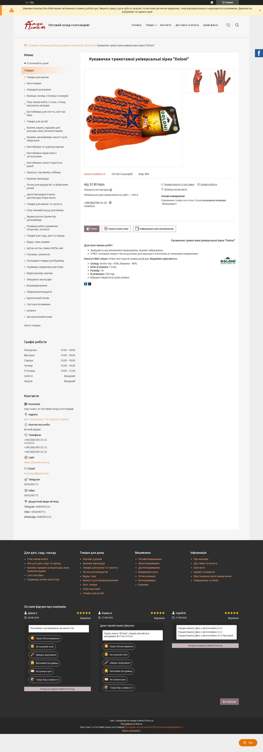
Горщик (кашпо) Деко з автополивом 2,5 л (200, 628)
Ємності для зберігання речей (100, 580)
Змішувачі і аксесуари (39, 279)
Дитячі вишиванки (149, 567)
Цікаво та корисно (204, 572)
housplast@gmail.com (36, 473)
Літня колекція (146, 576)
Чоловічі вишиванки (150, 559)
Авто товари (32, 325)
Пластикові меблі (37, 559)
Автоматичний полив (39, 316)
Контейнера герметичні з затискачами (42, 155)
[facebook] (85, 284)
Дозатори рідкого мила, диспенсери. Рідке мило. (41, 196)
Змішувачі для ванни (39, 89)
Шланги (31, 310)
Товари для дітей (37, 121)
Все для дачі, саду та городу (44, 563)
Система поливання (38, 304)
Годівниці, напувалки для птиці (45, 267)
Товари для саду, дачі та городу (46, 235)
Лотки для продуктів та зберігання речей (47, 186)
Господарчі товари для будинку (45, 260)
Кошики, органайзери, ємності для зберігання (47, 139)
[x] (89, 284)
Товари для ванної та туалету (44, 204)
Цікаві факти (210, 25)
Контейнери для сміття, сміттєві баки (46, 113)
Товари (150, 25)
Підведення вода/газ (39, 291)
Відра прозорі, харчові (40, 273)
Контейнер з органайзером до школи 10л (52, 628)
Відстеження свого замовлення (212, 576)
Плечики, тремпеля (38, 254)
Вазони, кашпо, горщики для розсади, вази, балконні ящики (45, 129)
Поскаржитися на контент (139, 727)
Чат (251, 742)
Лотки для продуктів (95, 572)
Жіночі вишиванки (148, 563)
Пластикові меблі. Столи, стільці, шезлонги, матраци (46, 104)
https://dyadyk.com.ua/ (37, 462)
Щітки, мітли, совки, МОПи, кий (45, 248)
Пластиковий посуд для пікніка (45, 210)
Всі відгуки (229, 701)
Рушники (143, 584)
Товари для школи (38, 77)
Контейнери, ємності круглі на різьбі (44, 164)
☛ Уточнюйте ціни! (36, 63)
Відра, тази (89, 576)
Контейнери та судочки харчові (45, 146)
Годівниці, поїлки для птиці (43, 579)
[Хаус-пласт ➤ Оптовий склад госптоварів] (35, 25)
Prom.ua (149, 720)
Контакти (165, 25)
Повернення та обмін (206, 580)
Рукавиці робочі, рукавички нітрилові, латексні (67, 45)
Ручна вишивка (147, 580)
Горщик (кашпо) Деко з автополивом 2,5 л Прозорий (205, 635)
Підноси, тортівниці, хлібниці (44, 172)
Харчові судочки (92, 559)
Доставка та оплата (187, 25)
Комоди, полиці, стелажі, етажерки (47, 95)
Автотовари (34, 83)
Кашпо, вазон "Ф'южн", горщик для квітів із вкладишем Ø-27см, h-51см (126, 634)
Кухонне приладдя (38, 178)
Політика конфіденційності (168, 727)
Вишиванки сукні (148, 572)
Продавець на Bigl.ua (131, 724)
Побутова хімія (91, 589)
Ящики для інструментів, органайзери (41, 218)
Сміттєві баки (35, 575)
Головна (136, 25)
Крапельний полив (38, 298)
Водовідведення (37, 285)
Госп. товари (90, 584)
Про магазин (201, 559)
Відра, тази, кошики (38, 241)
